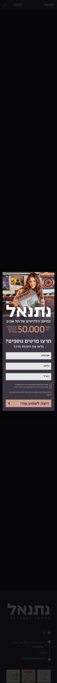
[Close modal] (7, 276)
